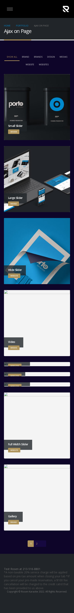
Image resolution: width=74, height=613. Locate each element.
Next (43, 543)
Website (30, 64)
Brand (25, 56)
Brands (38, 56)
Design (51, 56)
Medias (63, 56)
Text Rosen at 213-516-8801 (22, 569)
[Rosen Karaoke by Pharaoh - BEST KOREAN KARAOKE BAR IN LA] (66, 9)
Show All (12, 56)
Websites (44, 64)
